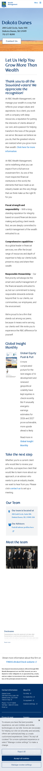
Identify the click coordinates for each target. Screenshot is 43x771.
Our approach (27, 700)
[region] (21, 744)
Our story (26, 693)
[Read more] (7, 642)
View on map (6, 700)
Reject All (21, 751)
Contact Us (11, 41)
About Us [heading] (26, 690)
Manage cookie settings (21, 765)
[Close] (39, 720)
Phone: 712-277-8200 (9, 703)
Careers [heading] (26, 717)
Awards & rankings (29, 704)
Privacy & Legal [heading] (7, 717)
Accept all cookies (21, 758)
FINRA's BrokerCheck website (20, 662)
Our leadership (28, 697)
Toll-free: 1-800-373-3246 (10, 705)
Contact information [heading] (9, 690)
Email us (4, 707)
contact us (15, 488)
